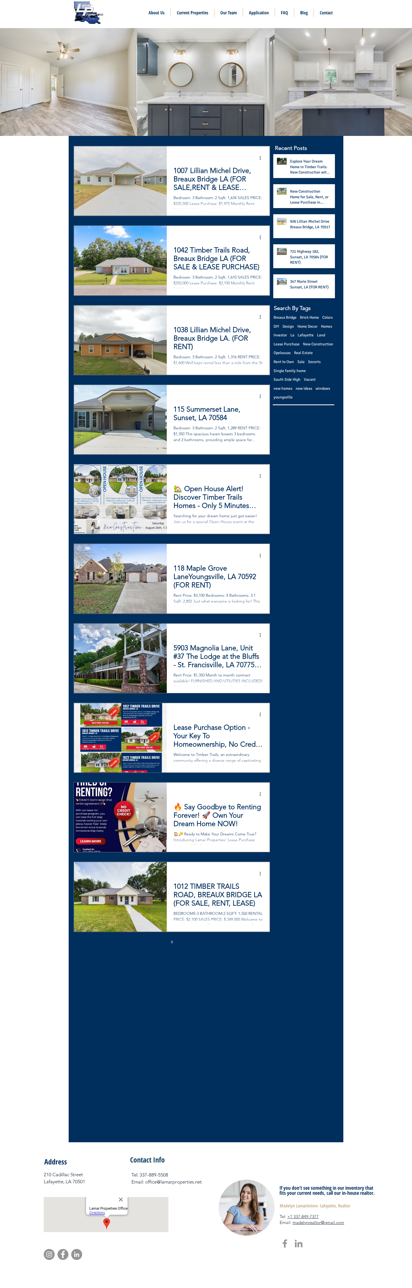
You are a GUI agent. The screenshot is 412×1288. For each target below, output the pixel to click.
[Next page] (207, 942)
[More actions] (262, 157)
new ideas (304, 388)
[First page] (125, 942)
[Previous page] (136, 942)
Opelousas (282, 352)
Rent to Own (284, 361)
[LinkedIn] (298, 1243)
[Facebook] (284, 1243)
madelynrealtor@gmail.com (318, 1222)
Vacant (310, 379)
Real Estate (303, 352)
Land (321, 335)
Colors (327, 317)
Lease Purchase (287, 344)
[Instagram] (49, 1254)
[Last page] (219, 942)
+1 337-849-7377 (303, 1216)
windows (323, 388)
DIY (276, 326)
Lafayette (306, 335)
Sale (301, 361)
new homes (283, 388)
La (292, 335)
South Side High (287, 379)
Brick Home (309, 317)
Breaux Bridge (285, 317)
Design (288, 326)
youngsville (283, 397)
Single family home (290, 370)
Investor (280, 335)
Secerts (314, 361)
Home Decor (307, 326)
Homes (326, 326)
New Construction (318, 344)
